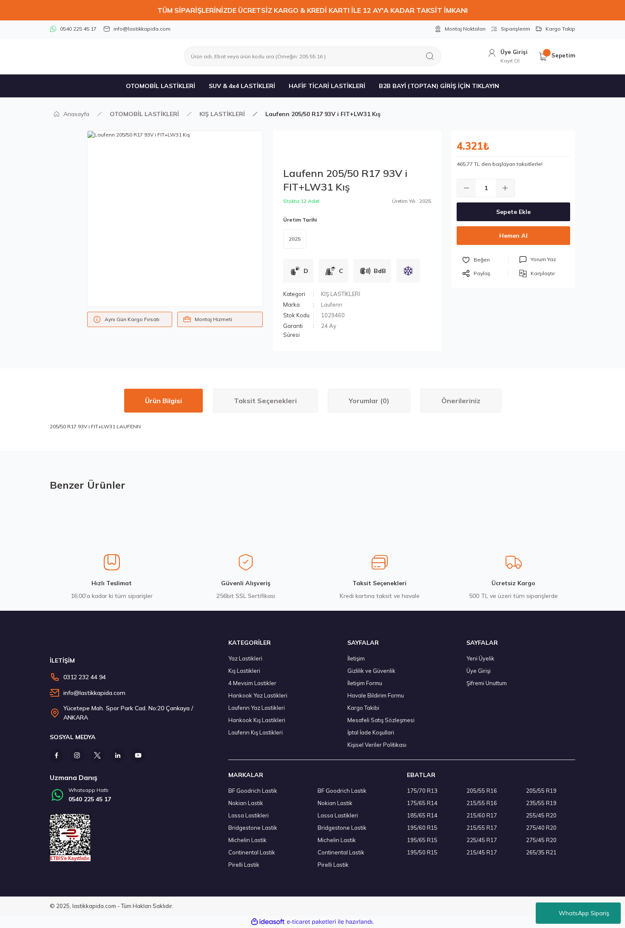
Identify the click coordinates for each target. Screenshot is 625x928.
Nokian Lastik (245, 803)
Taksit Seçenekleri (265, 400)
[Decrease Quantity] (466, 188)
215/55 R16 (481, 803)
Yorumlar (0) (369, 400)
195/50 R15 (422, 852)
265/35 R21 (541, 852)
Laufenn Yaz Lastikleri (256, 707)
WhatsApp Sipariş (584, 913)
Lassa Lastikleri (248, 815)
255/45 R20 (541, 815)
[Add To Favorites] (485, 259)
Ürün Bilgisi (163, 400)
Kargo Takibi (363, 707)
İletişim (356, 658)
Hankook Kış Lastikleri (256, 720)
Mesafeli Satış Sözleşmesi (381, 720)
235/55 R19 (541, 803)
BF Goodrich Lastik (252, 790)
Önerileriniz (460, 400)
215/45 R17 (481, 852)
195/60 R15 (422, 827)
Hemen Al (513, 235)
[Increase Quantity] (505, 188)
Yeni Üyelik (480, 658)
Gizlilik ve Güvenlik (371, 670)
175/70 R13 (422, 790)
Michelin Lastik (247, 840)
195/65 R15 (422, 840)
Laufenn (331, 304)
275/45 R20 (541, 840)
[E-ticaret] (311, 922)
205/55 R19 (541, 790)
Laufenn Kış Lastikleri (255, 732)
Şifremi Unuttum (486, 683)
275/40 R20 (541, 827)
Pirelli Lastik (243, 864)
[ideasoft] (268, 922)
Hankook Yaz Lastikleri (257, 695)
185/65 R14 (422, 815)
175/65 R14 (422, 803)
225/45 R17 (481, 840)
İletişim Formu (364, 683)
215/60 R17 (481, 815)
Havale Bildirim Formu (375, 695)
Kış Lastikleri (244, 670)
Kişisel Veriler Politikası (376, 744)
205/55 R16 (481, 790)
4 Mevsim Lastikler (252, 683)
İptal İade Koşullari (370, 732)
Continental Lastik (251, 852)
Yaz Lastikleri (245, 658)
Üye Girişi (478, 670)
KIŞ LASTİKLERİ (340, 293)
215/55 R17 (481, 827)
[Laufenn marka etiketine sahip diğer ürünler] (322, 151)
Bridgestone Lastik (252, 827)
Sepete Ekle (513, 212)
